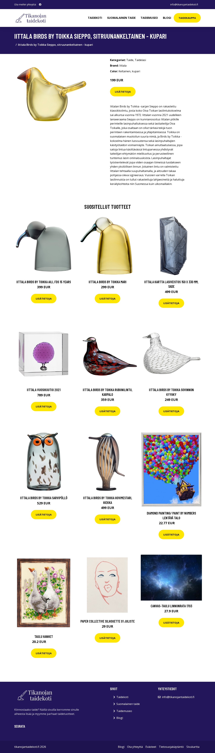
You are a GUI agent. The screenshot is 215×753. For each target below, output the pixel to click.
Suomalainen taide (121, 18)
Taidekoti (95, 18)
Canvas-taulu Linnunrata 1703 (171, 606)
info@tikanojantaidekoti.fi (184, 4)
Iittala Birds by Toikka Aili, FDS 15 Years (43, 282)
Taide (129, 60)
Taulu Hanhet (43, 636)
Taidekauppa (187, 17)
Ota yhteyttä (135, 747)
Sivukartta (192, 747)
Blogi (167, 18)
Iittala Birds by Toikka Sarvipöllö (43, 498)
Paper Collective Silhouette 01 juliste (107, 621)
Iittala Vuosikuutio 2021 (43, 390)
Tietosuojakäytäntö (171, 747)
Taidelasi (140, 60)
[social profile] (40, 4)
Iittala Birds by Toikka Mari (107, 282)
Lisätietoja (123, 91)
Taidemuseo (149, 18)
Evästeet (150, 747)
